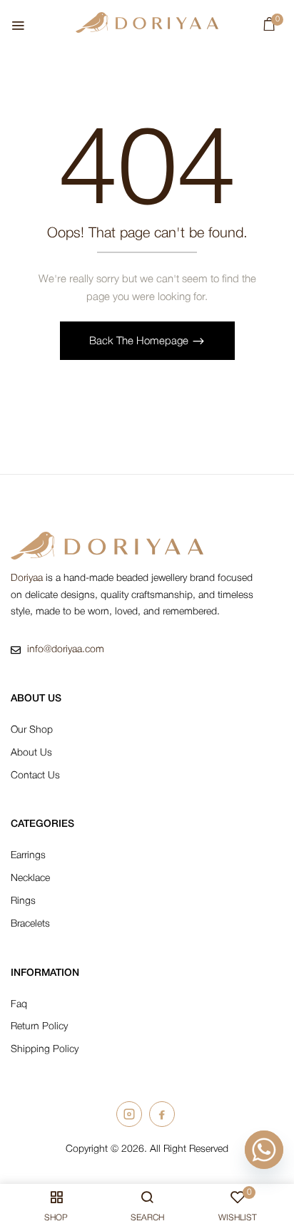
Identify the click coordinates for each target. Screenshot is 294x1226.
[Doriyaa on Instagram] (129, 1114)
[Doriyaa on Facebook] (162, 1114)
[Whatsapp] (264, 1149)
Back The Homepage (140, 341)
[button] (269, 27)
